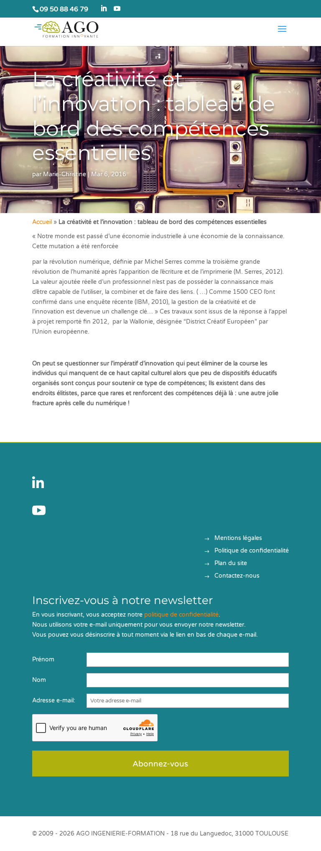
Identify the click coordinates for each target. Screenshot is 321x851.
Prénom (43, 659)
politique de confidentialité (181, 614)
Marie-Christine (64, 174)
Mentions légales (238, 538)
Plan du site (230, 563)
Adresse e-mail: (53, 700)
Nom (39, 680)
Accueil (42, 222)
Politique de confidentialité (251, 551)
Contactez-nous (237, 576)
